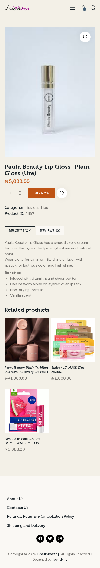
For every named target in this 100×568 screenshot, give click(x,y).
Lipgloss (32, 207)
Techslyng (59, 559)
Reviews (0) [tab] (50, 230)
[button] (72, 7)
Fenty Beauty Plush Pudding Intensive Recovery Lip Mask (26, 370)
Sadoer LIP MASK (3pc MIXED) (67, 370)
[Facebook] (40, 539)
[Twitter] (50, 539)
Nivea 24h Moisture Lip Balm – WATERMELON (22, 441)
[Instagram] (60, 539)
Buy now (42, 193)
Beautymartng (48, 554)
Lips (44, 207)
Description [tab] (20, 230)
